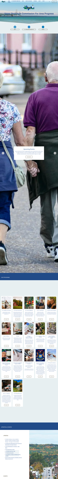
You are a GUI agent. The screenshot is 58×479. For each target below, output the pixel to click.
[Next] (55, 153)
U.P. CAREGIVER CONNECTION (29, 29)
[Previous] (3, 153)
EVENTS (43, 29)
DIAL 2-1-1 (54, 1)
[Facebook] (49, 1)
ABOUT (15, 29)
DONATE (9, 2)
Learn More (6, 319)
